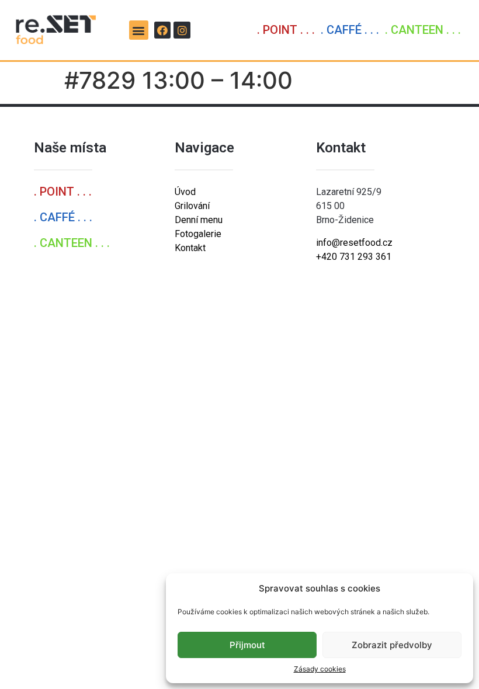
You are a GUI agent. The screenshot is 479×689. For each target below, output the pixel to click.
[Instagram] (181, 30)
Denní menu (199, 219)
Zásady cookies (320, 668)
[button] (138, 30)
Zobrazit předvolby (392, 644)
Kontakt (190, 247)
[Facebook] (162, 30)
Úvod (185, 191)
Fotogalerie (198, 233)
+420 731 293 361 (353, 256)
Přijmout (247, 644)
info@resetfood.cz (354, 242)
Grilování (192, 205)
